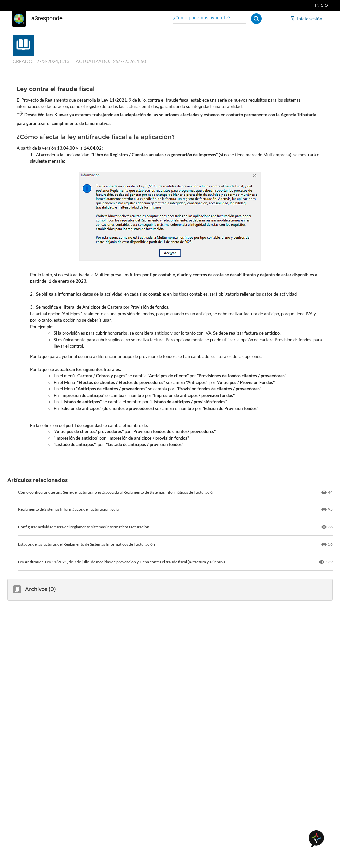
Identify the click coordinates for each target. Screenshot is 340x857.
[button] (256, 18)
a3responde (47, 18)
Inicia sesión (309, 18)
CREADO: (23, 61)
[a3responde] (19, 19)
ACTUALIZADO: (93, 61)
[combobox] (209, 18)
